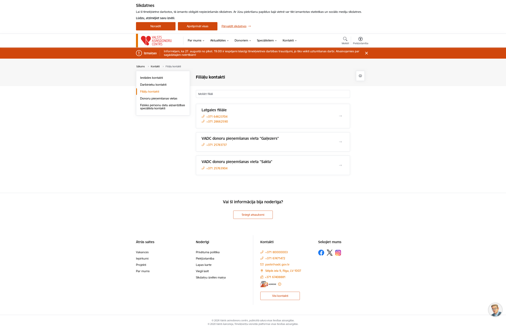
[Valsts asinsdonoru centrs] (156, 40)
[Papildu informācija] (279, 284)
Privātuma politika (208, 252)
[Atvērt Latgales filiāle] (340, 116)
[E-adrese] (268, 284)
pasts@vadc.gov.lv (277, 264)
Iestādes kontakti (151, 78)
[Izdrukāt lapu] (360, 76)
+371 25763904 (217, 168)
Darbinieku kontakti (153, 84)
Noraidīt (155, 26)
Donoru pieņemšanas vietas (158, 98)
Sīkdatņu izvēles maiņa (211, 277)
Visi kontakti (280, 296)
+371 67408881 (275, 277)
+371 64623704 (217, 116)
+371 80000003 (276, 252)
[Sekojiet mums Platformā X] (330, 253)
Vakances (142, 252)
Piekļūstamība (205, 258)
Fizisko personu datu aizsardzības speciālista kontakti (162, 106)
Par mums (143, 271)
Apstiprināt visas (197, 26)
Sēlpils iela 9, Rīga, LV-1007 (283, 271)
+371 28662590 (217, 121)
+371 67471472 (275, 258)
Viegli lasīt (202, 271)
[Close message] (366, 53)
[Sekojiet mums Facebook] (321, 253)
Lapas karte (203, 265)
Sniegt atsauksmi (253, 215)
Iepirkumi (142, 258)
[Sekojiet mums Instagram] (338, 253)
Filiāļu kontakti (149, 91)
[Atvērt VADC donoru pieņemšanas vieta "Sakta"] (340, 165)
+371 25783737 (216, 145)
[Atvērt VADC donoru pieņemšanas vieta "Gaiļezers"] (340, 142)
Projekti (141, 265)
